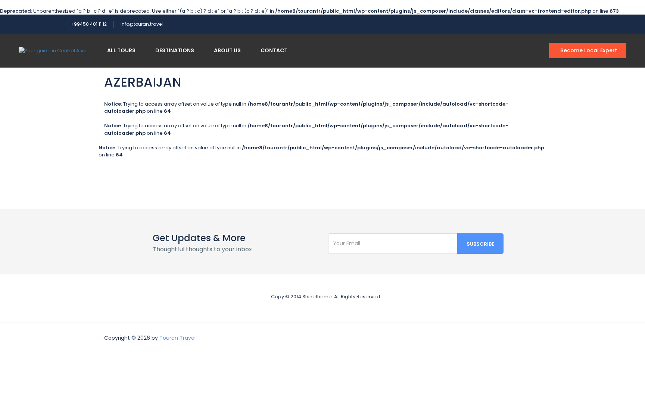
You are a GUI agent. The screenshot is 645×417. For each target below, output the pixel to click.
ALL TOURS (121, 50)
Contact (274, 50)
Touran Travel (177, 338)
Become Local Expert (588, 50)
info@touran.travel (142, 24)
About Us (227, 50)
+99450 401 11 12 (89, 24)
